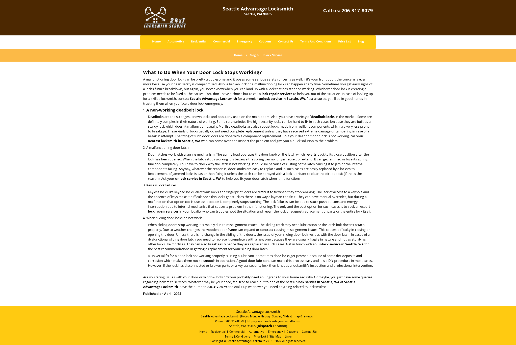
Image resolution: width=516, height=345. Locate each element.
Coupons (265, 41)
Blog (361, 41)
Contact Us (285, 41)
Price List (344, 41)
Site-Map (275, 336)
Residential (198, 41)
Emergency (244, 41)
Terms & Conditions (237, 336)
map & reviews (303, 316)
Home (156, 41)
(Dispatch (265, 326)
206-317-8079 (357, 10)
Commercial (221, 41)
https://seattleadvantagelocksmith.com (274, 321)
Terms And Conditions (315, 41)
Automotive (175, 41)
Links (288, 336)
